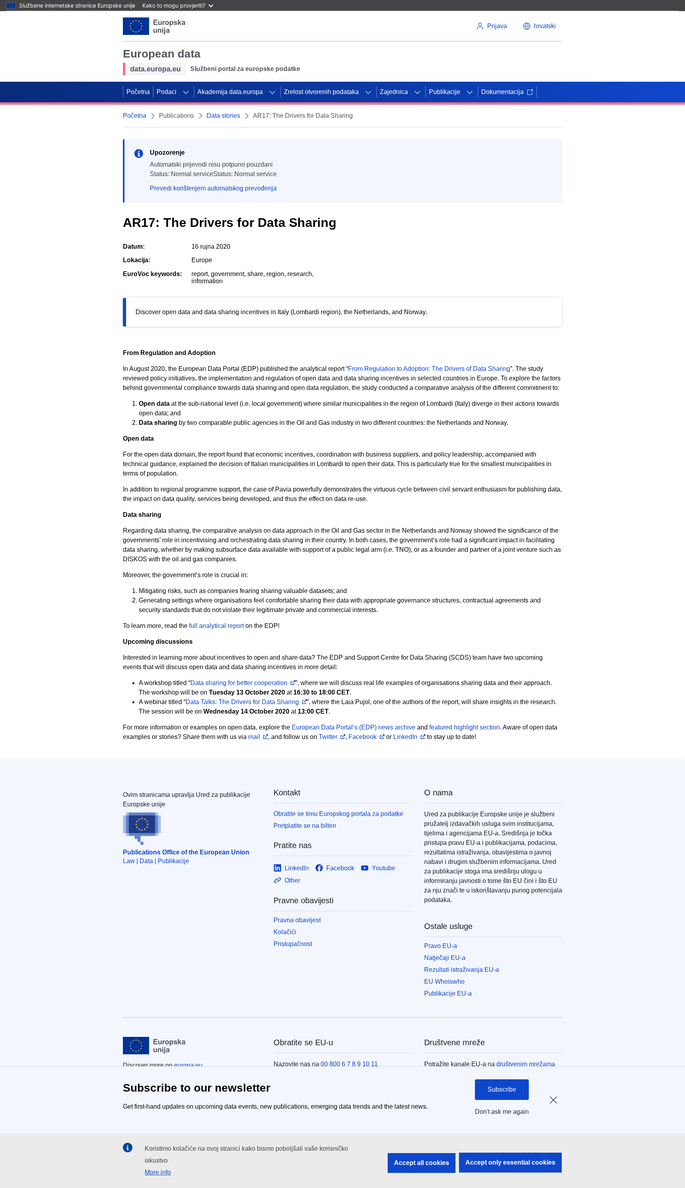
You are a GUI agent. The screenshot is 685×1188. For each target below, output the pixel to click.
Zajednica (394, 91)
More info (158, 1172)
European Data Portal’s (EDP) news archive (353, 727)
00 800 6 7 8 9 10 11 (349, 1064)
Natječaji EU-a (444, 957)
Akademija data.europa (230, 91)
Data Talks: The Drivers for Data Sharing (242, 702)
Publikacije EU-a (448, 993)
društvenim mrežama (525, 1064)
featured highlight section (464, 727)
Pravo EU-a (440, 945)
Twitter (328, 736)
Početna (138, 91)
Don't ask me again (502, 1111)
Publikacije (444, 91)
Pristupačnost (293, 943)
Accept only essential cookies (510, 1162)
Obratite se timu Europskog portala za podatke (338, 813)
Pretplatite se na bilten (305, 825)
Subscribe (502, 1089)
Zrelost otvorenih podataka (321, 91)
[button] (539, 26)
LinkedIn (405, 736)
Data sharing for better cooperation (238, 682)
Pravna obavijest (297, 920)
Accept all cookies (421, 1162)
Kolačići (285, 932)
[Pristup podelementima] (186, 92)
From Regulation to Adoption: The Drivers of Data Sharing (429, 368)
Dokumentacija (502, 91)
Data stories (223, 115)
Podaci (166, 91)
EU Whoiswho (444, 981)
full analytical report (216, 625)
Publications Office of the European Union (186, 852)
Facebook (362, 736)
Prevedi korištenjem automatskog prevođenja (213, 188)
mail (254, 736)
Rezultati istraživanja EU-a (461, 969)
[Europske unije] (154, 26)
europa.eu (188, 1065)
